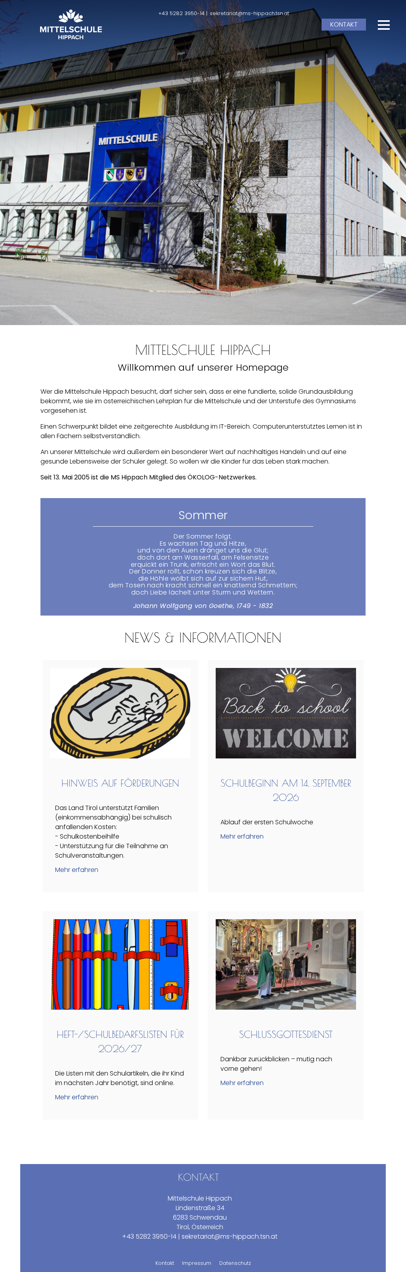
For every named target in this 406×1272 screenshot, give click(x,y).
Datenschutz (235, 1263)
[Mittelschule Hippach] (71, 24)
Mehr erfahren (76, 869)
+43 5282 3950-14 (149, 1236)
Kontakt (164, 1263)
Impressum (196, 1263)
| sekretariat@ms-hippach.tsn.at (228, 1236)
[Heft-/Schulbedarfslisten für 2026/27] (120, 1007)
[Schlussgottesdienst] (286, 1007)
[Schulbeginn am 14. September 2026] (286, 756)
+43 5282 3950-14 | (182, 13)
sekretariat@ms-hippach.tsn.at (249, 13)
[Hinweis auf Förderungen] (120, 756)
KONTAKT (344, 24)
